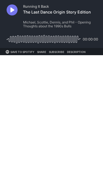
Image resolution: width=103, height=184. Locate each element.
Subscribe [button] (56, 52)
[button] (12, 9)
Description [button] (76, 52)
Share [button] (41, 52)
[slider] (43, 37)
